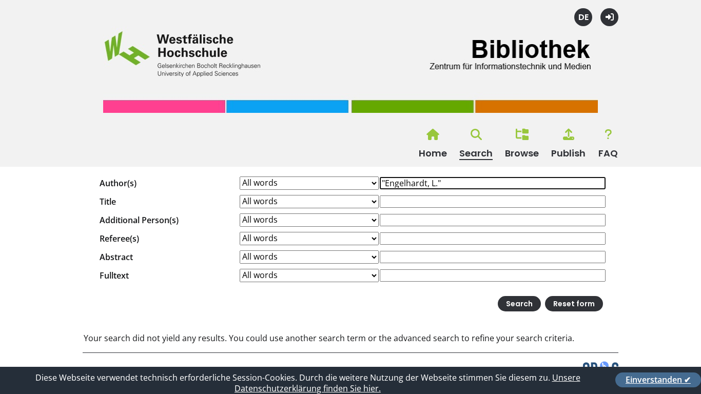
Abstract (116, 257)
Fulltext (114, 275)
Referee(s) (119, 238)
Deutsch (583, 17)
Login (609, 17)
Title (108, 201)
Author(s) (118, 183)
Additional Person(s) (139, 220)
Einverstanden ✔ (658, 379)
